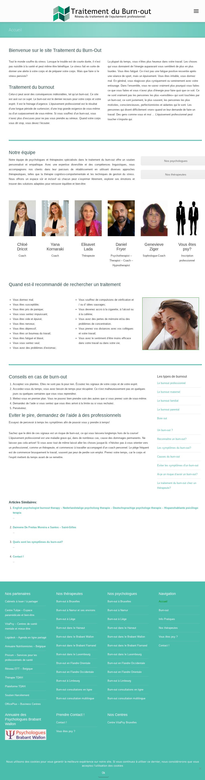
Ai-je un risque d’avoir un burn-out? (177, 474)
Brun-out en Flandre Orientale (73, 663)
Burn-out (164, 610)
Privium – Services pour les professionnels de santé (21, 657)
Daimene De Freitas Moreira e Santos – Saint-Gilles (44, 527)
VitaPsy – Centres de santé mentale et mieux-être (21, 626)
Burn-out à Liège (65, 619)
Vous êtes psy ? (168, 636)
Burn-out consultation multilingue (75, 698)
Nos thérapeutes (168, 627)
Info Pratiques (167, 619)
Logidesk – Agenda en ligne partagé (25, 637)
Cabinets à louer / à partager (21, 601)
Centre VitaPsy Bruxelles (122, 722)
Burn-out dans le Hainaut (70, 627)
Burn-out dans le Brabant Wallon (75, 636)
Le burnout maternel (168, 391)
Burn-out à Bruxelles (68, 601)
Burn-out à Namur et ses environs (75, 610)
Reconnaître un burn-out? (171, 438)
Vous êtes (187, 244)
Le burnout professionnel (171, 383)
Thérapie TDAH (14, 677)
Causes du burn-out (168, 456)
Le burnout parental (168, 409)
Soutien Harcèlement (17, 695)
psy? (187, 249)
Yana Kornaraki (55, 246)
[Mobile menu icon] (196, 11)
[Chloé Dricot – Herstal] (22, 218)
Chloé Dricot (22, 246)
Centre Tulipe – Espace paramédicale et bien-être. (20, 613)
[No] (200, 768)
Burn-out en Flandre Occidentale (75, 671)
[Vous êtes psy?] (187, 218)
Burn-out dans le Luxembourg (73, 654)
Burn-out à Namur (118, 610)
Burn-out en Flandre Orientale (125, 671)
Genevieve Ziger (154, 246)
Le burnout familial (167, 400)
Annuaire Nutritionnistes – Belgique (25, 646)
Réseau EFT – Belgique (19, 668)
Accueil (163, 601)
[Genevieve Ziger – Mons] (154, 218)
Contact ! (18, 556)
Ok (103, 773)
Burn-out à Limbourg (68, 680)
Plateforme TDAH (15, 686)
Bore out (162, 418)
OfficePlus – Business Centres (23, 703)
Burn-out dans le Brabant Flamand (76, 645)
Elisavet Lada (88, 246)
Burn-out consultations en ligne (74, 689)
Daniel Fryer (121, 246)
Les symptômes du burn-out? (174, 447)
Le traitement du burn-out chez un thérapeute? (176, 485)
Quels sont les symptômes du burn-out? (38, 541)
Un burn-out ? (165, 430)
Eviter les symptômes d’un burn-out (177, 465)
